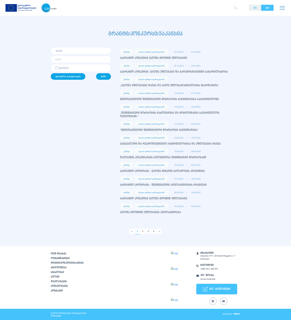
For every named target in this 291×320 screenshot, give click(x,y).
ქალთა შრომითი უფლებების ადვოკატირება (150, 212)
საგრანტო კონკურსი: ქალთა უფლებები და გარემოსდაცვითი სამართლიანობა (174, 71)
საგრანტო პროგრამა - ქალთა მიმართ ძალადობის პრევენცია (162, 171)
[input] (81, 68)
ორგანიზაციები (60, 258)
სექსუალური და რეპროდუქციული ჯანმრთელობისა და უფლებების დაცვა (170, 143)
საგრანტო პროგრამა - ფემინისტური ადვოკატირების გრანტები (163, 185)
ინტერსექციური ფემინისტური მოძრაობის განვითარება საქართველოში (169, 99)
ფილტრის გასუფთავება (68, 76)
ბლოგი (55, 277)
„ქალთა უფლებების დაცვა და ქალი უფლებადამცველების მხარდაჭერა (169, 85)
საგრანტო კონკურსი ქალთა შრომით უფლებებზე (153, 58)
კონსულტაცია (59, 286)
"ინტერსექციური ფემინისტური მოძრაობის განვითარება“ (159, 130)
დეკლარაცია (59, 281)
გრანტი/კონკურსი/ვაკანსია (67, 263)
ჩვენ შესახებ (58, 254)
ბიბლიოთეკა (59, 267)
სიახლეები (57, 272)
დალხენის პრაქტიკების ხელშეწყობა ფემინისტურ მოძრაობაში (163, 157)
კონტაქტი (57, 291)
